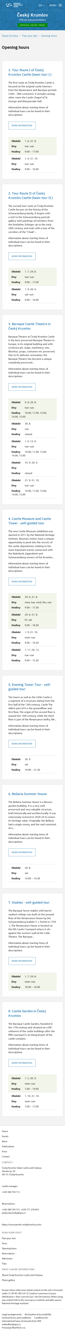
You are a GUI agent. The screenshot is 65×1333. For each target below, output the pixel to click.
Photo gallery (8, 1280)
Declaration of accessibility (38, 1314)
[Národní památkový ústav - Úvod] (14, 5)
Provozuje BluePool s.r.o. (14, 1327)
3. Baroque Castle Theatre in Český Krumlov (29, 326)
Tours (4, 1243)
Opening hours (9, 1248)
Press (4, 1151)
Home (5, 1131)
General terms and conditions (17, 1317)
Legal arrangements (12, 1314)
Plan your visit (9, 1238)
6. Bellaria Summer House (27, 794)
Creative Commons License (42, 1293)
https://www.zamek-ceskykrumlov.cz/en (21, 1224)
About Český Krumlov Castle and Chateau (22, 1274)
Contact (6, 1156)
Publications (8, 1146)
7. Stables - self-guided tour (29, 902)
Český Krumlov (32, 15)
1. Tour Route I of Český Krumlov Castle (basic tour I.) (30, 72)
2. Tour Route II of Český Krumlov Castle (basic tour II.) (30, 195)
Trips (4, 1263)
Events (5, 1136)
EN (40, 5)
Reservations (8, 1253)
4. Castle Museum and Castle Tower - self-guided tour (29, 521)
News (4, 1141)
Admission (7, 1258)
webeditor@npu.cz (11, 1324)
